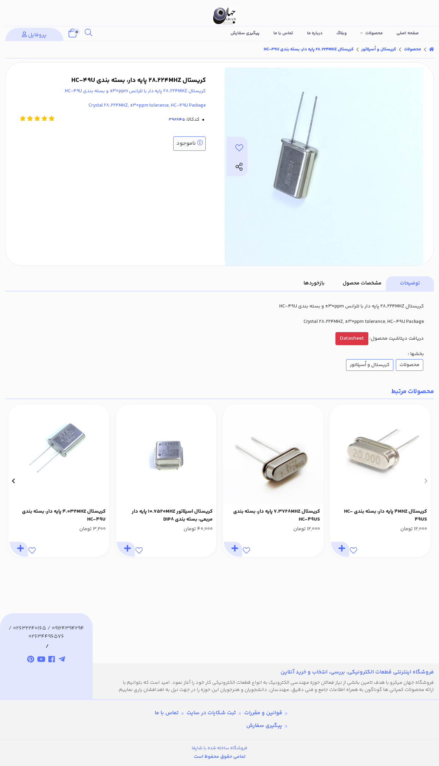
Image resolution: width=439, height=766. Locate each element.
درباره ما (315, 33)
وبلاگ (341, 33)
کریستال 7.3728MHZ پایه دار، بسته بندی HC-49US (276, 515)
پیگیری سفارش (245, 33)
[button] (425, 480)
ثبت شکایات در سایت (211, 713)
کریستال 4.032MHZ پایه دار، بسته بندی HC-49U (64, 515)
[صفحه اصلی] (431, 49)
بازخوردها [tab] (314, 283)
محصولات (374, 33)
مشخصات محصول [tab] (362, 283)
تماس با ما (283, 33)
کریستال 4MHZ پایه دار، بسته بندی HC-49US (385, 515)
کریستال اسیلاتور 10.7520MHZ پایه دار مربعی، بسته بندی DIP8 (172, 515)
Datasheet (352, 338)
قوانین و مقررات (263, 713)
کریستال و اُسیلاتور (378, 49)
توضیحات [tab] (410, 283)
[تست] (62, 660)
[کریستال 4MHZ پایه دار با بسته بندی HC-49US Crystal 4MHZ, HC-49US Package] (380, 454)
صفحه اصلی (407, 33)
